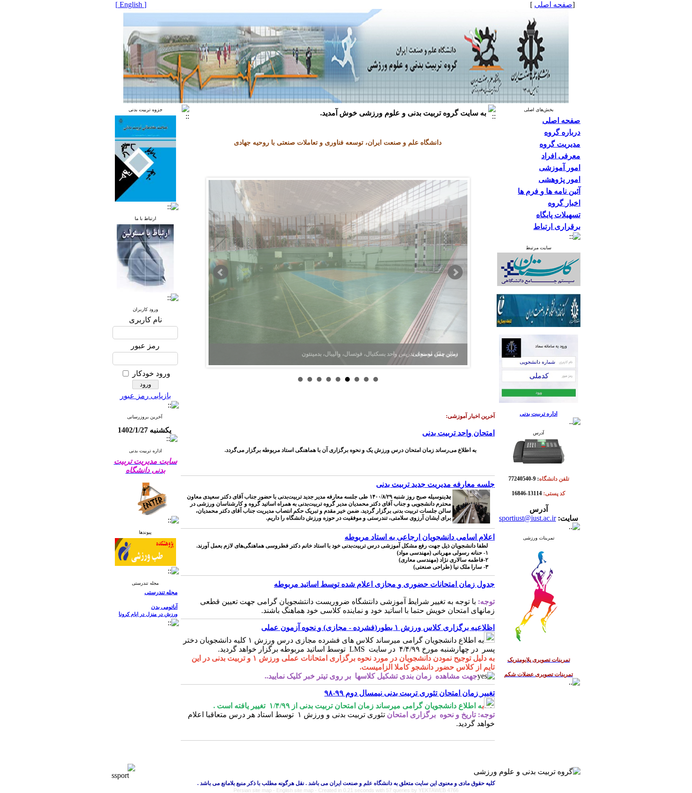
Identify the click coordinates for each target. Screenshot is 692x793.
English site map (295, 790)
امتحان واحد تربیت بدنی (458, 433)
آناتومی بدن (164, 607)
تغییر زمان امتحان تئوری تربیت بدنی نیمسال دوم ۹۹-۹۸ (409, 693)
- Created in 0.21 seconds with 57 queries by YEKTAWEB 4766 (387, 790)
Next (455, 272)
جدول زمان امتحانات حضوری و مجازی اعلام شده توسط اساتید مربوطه (384, 584)
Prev (220, 272)
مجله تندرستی (161, 592)
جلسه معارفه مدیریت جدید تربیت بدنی (435, 484)
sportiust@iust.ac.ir (527, 518)
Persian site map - (254, 790)
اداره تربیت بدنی (538, 413)
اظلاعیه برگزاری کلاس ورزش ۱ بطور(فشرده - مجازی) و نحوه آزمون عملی (378, 627)
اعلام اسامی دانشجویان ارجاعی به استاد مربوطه (420, 537)
